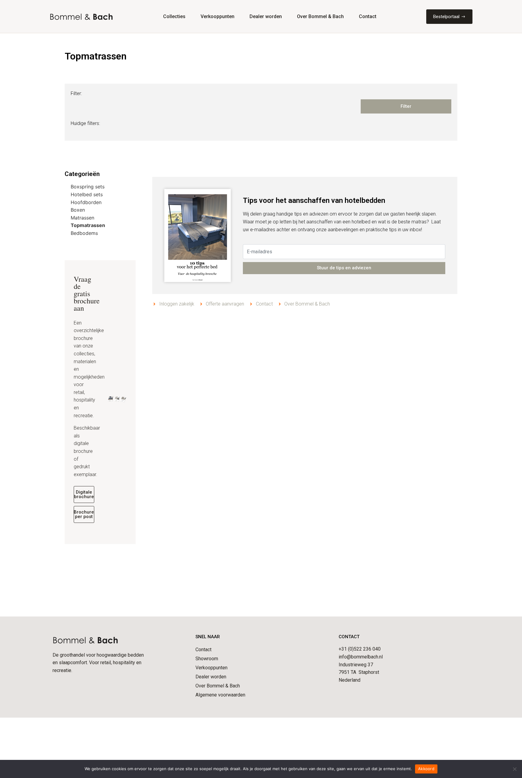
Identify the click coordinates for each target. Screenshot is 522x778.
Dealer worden (266, 16)
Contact (367, 16)
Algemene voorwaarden (220, 695)
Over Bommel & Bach (320, 16)
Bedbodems (84, 233)
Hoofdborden (86, 202)
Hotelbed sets (87, 194)
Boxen (78, 210)
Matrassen (82, 218)
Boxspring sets (88, 187)
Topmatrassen (88, 225)
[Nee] (514, 769)
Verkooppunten (217, 16)
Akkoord (426, 768)
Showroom (206, 658)
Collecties (174, 16)
